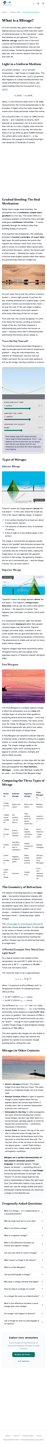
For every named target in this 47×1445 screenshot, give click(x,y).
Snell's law (31, 76)
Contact (16, 1436)
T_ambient (8, 417)
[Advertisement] (23, 170)
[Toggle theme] (38, 3)
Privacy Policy (28, 1436)
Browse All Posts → (23, 1354)
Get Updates (23, 1361)
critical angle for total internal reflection (23, 924)
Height (6, 428)
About (8, 1436)
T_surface (8, 406)
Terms (38, 1436)
